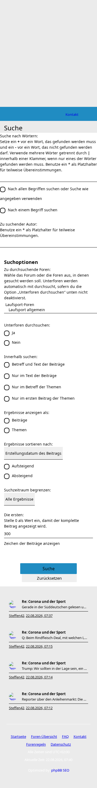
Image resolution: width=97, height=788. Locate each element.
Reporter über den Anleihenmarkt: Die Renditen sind (55, 699)
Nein (16, 342)
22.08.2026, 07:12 (39, 707)
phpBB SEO (60, 770)
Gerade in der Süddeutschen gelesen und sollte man (55, 606)
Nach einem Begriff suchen (32, 209)
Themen (19, 429)
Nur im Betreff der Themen (36, 386)
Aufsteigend (23, 465)
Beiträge (19, 420)
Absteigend (22, 475)
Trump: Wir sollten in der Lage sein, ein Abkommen (55, 668)
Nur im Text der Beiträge (34, 375)
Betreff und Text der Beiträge (38, 364)
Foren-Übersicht (44, 736)
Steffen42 (16, 615)
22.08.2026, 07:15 (39, 646)
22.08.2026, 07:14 (39, 677)
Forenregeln (36, 744)
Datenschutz (61, 744)
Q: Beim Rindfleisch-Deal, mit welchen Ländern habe (55, 637)
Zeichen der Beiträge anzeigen (32, 543)
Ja (13, 332)
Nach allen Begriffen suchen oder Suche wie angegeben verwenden (44, 193)
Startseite (18, 736)
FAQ (65, 736)
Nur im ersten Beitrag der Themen (43, 398)
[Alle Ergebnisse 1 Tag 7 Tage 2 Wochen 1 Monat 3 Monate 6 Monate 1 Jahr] (48, 499)
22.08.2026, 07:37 (39, 615)
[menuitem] (71, 114)
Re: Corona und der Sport (44, 601)
